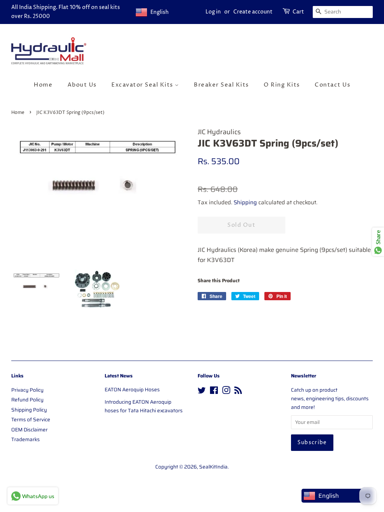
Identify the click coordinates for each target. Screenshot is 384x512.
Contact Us (332, 85)
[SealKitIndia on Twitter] (202, 392)
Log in (213, 11)
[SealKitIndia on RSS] (238, 392)
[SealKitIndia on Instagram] (226, 392)
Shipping (245, 202)
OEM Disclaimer (29, 430)
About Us (82, 85)
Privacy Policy (27, 390)
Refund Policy (27, 400)
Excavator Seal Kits (143, 85)
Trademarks (25, 439)
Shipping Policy (29, 410)
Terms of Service (30, 420)
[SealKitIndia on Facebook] (214, 392)
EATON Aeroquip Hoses (132, 390)
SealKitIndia (213, 467)
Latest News (119, 376)
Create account (253, 11)
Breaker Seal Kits (221, 85)
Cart (298, 11)
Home (43, 85)
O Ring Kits (282, 85)
